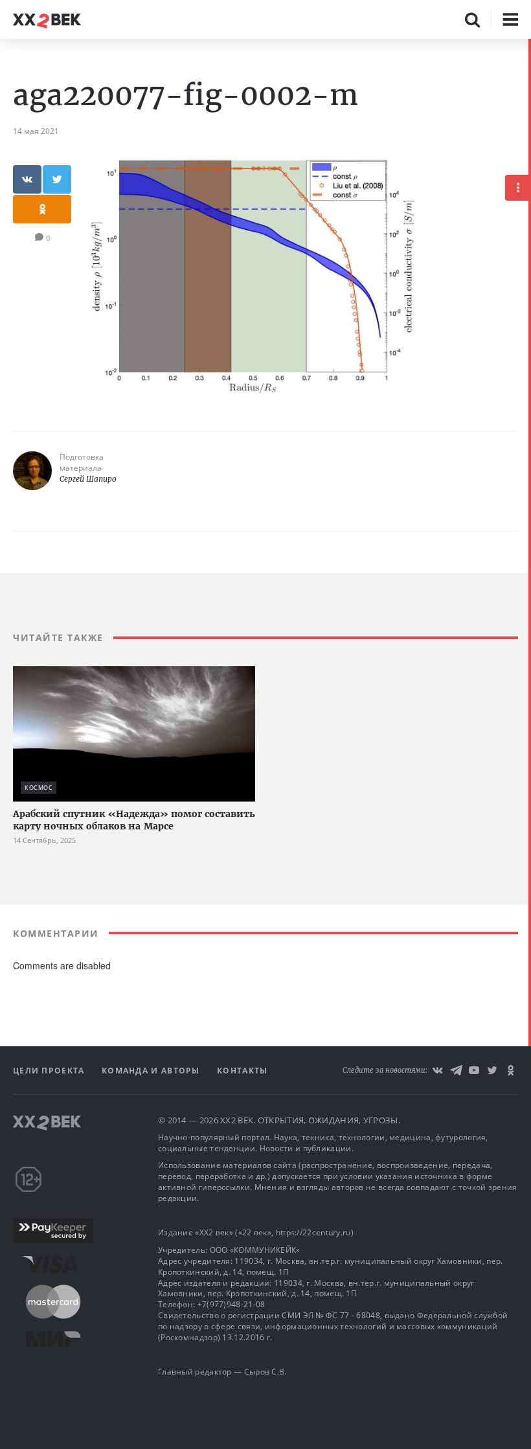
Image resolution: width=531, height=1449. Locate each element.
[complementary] (529, 744)
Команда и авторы (152, 1070)
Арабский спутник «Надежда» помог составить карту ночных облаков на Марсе (134, 820)
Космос (38, 787)
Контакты (242, 1070)
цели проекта (50, 1070)
